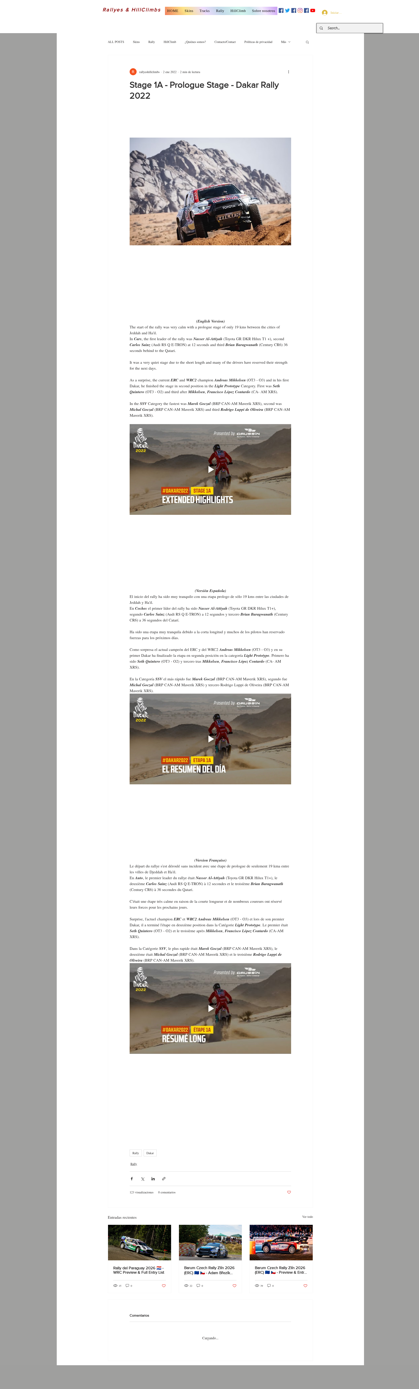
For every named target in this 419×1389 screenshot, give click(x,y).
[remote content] (210, 121)
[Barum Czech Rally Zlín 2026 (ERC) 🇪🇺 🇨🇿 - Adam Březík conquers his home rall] (210, 1230)
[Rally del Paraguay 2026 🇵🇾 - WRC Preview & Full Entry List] (139, 1230)
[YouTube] (312, 10)
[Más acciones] (288, 71)
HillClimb (170, 42)
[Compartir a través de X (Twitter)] (142, 1166)
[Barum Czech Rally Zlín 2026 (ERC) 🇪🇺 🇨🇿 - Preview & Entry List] (281, 1230)
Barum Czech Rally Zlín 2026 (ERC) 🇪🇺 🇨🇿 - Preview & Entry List (280, 1257)
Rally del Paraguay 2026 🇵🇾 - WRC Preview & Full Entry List (138, 1257)
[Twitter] (287, 10)
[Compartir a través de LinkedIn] (153, 1166)
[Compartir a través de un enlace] (164, 1166)
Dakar (150, 1140)
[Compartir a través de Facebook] (132, 1166)
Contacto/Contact (225, 42)
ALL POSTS (116, 42)
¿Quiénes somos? (195, 42)
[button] (189, 11)
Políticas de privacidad (258, 42)
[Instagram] (300, 10)
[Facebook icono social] (281, 10)
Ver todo (307, 1204)
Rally (151, 42)
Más (283, 42)
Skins (136, 42)
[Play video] (210, 470)
